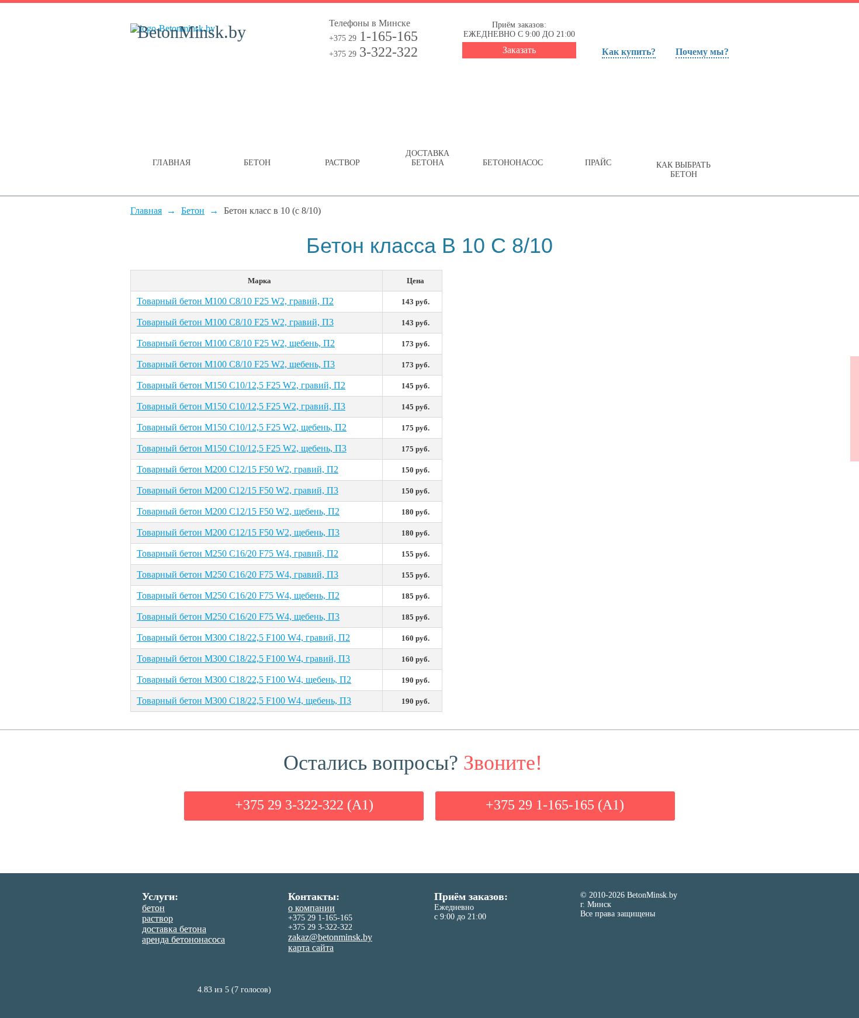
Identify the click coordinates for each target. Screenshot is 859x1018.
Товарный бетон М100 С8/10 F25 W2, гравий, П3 (235, 322)
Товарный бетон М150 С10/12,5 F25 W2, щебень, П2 (242, 427)
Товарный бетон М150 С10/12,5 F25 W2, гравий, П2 (241, 385)
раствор (157, 918)
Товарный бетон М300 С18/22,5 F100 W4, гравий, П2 (243, 637)
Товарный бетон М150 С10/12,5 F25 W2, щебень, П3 (242, 448)
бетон (153, 908)
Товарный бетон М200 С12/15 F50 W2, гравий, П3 (237, 490)
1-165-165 (373, 36)
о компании (311, 908)
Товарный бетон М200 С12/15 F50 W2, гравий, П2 (237, 469)
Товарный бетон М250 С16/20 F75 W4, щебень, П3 (238, 616)
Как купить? (629, 52)
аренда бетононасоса (183, 939)
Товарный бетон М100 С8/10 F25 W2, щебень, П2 (236, 343)
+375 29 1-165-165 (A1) (555, 804)
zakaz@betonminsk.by (330, 937)
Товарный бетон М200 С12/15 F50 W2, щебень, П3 (238, 532)
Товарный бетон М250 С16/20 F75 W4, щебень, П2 (238, 595)
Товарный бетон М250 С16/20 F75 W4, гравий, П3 (237, 574)
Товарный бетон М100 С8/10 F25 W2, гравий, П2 (235, 301)
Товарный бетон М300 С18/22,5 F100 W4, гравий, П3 (243, 658)
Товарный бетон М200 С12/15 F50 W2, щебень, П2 (238, 511)
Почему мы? (702, 52)
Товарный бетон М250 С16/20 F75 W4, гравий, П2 (237, 553)
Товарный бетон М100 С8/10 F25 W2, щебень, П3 (236, 364)
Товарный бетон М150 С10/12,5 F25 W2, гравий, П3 (241, 406)
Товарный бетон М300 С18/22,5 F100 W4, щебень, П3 (244, 701)
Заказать (519, 50)
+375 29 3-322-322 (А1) (304, 804)
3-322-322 (373, 52)
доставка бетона (174, 929)
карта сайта (311, 948)
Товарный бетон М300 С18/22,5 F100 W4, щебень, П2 (244, 680)
